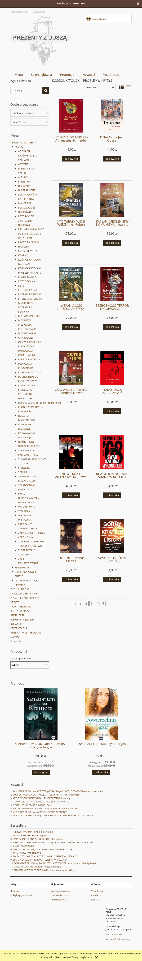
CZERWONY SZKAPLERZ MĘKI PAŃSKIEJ (33, 832)
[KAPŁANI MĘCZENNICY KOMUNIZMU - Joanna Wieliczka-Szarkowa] (112, 200)
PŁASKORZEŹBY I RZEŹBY (24, 597)
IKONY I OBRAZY (19, 611)
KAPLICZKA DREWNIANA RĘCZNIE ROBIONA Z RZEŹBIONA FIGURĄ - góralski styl (53, 815)
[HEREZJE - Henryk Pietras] (71, 536)
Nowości (15, 637)
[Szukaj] (45, 90)
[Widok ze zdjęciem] (121, 87)
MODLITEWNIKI (27, 333)
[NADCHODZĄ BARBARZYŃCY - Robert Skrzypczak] (112, 368)
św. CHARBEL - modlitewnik (27, 852)
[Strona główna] (40, 40)
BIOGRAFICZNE (26, 190)
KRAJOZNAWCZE (27, 277)
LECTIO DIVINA (26, 281)
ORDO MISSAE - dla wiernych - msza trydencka (37, 866)
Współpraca (97, 890)
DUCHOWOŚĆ (26, 212)
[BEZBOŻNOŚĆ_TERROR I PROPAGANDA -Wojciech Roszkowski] (112, 284)
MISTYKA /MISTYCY (29, 316)
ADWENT (23, 164)
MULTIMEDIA (22, 567)
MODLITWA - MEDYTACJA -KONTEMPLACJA (27, 325)
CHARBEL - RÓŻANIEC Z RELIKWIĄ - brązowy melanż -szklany (45, 870)
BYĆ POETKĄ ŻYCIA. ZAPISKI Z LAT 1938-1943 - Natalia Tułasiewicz (46, 794)
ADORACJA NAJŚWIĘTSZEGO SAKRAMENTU (28, 155)
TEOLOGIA (24, 511)
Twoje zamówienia (60, 890)
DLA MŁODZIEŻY (27, 207)
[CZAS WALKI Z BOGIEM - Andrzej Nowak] (71, 368)
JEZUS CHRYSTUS (28, 251)
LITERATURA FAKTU (29, 290)
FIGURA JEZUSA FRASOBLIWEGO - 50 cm (33, 805)
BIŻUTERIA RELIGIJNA (22, 619)
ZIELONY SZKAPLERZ (23, 845)
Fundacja (96, 895)
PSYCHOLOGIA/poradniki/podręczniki (39, 402)
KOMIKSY (23, 255)
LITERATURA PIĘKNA (29, 294)
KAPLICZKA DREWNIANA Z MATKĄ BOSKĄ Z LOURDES (40, 812)
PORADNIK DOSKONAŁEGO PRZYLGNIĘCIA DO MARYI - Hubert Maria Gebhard (53, 842)
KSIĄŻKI (19, 146)
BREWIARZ (24, 186)
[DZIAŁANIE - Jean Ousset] (112, 116)
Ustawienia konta (60, 895)
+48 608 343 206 (114, 934)
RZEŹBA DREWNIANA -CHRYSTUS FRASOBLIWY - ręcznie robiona (45, 808)
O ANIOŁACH (25, 337)
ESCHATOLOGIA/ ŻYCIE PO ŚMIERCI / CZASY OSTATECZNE (31, 234)
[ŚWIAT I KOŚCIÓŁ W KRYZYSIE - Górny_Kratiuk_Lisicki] (112, 536)
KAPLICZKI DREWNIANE (23, 593)
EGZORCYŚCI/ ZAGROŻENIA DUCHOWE (26, 221)
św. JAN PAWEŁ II (27, 506)
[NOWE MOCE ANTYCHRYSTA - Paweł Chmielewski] (71, 452)
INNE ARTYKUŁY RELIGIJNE (25, 632)
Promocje (15, 641)
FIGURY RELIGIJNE (20, 606)
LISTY (21, 285)
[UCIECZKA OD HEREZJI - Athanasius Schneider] (71, 116)
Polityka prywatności (21, 895)
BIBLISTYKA (24, 181)
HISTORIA (23, 246)
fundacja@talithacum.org (119, 939)
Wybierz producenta (20, 658)
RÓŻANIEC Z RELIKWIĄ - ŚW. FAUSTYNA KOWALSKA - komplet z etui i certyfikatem (55, 863)
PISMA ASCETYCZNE (29, 372)
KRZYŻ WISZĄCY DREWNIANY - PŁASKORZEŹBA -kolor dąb (42, 798)
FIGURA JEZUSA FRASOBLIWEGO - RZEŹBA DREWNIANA (41, 801)
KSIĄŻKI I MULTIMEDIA (23, 142)
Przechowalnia (58, 899)
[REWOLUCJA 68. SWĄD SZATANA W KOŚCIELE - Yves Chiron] (112, 452)
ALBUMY (23, 177)
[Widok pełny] (128, 87)
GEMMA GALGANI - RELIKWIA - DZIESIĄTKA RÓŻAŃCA (40, 859)
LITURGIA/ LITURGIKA (30, 298)
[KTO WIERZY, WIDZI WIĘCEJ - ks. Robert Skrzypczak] (71, 200)
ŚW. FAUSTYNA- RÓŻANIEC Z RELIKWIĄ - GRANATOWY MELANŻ (45, 856)
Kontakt (95, 899)
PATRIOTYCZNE (27, 355)
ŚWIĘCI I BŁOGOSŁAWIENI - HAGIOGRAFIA (28, 498)
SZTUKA (22, 472)
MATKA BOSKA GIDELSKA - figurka (30, 835)
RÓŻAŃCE (16, 624)
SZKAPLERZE (17, 615)
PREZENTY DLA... (19, 628)
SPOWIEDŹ (24, 467)
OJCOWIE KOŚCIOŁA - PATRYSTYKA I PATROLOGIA (30, 346)
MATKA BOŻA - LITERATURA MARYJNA (26, 307)
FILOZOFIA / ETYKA (28, 242)
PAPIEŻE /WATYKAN (29, 359)
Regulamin (15, 890)
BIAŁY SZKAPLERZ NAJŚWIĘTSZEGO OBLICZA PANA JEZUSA (42, 849)
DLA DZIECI (24, 203)
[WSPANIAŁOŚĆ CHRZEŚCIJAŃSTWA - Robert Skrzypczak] (71, 284)
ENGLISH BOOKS (19, 589)
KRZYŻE (14, 602)
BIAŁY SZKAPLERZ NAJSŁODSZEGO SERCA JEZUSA (38, 838)
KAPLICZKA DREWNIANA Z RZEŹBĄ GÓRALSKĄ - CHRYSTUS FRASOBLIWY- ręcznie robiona (58, 791)
